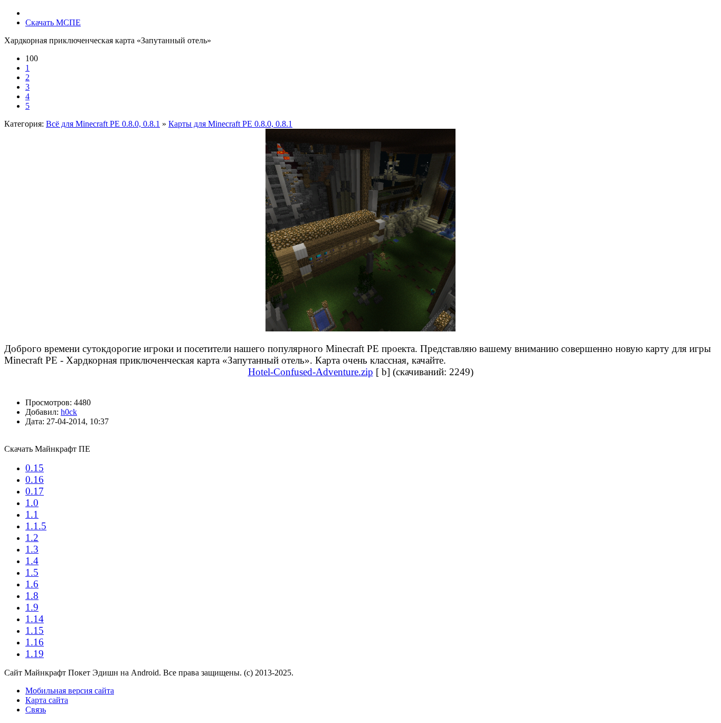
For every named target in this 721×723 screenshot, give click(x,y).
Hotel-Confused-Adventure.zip (310, 371)
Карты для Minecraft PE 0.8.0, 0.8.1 (230, 123)
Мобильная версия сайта (69, 690)
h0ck (69, 411)
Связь (35, 709)
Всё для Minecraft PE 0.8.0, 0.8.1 (103, 123)
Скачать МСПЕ (53, 22)
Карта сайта (46, 700)
